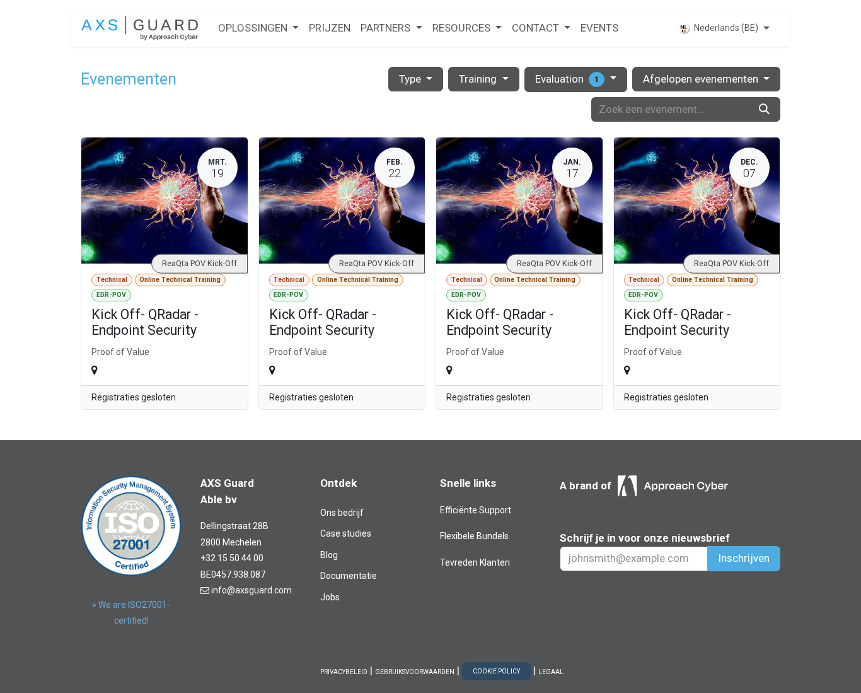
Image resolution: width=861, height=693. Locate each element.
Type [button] (411, 79)
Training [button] (479, 79)
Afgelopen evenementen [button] (702, 79)
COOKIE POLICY (496, 671)
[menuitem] (258, 28)
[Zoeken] (764, 109)
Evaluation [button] (567, 79)
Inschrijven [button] (744, 558)
